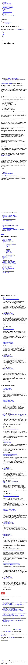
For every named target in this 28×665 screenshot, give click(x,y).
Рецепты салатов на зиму (11, 175)
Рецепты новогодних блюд (9, 15)
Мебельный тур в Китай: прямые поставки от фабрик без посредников (13, 607)
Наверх (2, 234)
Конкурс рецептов (7, 256)
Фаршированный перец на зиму (10, 494)
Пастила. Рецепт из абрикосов (10, 216)
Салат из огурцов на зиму (9, 217)
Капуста (8, 249)
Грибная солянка (7, 534)
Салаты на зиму (9, 253)
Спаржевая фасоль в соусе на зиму (11, 563)
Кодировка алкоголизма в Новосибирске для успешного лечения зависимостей (13, 605)
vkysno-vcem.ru (7, 631)
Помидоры (8, 251)
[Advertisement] (14, 61)
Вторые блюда (6, 269)
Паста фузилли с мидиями (9, 215)
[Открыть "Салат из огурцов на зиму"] (9, 510)
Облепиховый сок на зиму (9, 219)
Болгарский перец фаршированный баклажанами (14, 414)
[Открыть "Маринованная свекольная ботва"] (11, 482)
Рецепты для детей (7, 260)
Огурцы (8, 250)
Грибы (7, 246)
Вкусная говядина (7, 220)
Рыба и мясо (9, 252)
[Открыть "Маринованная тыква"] (8, 401)
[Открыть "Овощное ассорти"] (8, 356)
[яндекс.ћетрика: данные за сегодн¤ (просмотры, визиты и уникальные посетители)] (17, 629)
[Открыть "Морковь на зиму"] (7, 389)
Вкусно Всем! (5, 660)
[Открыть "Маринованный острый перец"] (10, 455)
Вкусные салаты (7, 239)
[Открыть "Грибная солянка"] (7, 535)
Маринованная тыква (8, 400)
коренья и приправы (8, 173)
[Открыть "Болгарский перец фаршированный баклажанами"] (15, 415)
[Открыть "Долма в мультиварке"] (8, 369)
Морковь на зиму (7, 388)
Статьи (5, 14)
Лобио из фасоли (7, 230)
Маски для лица (7, 3)
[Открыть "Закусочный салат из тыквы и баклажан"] (13, 549)
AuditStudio (11, 637)
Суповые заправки (10, 255)
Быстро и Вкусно (7, 240)
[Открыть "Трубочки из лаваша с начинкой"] (11, 299)
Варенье (8, 245)
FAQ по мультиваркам (8, 268)
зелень (4, 172)
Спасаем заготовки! (7, 327)
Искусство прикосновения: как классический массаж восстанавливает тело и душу (13, 616)
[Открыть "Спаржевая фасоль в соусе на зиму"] (11, 564)
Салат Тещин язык (7, 577)
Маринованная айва (8, 522)
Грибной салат (6, 440)
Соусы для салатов (7, 226)
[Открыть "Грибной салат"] (7, 442)
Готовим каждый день (8, 241)
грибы (4, 171)
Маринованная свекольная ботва (10, 481)
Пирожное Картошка (8, 342)
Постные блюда (7, 258)
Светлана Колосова (19, 29)
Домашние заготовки (8, 242)
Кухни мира (6, 272)
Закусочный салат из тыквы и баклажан (12, 548)
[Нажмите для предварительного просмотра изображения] (6, 83)
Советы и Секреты (7, 4)
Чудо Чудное (6, 267)
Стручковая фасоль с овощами (10, 427)
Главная (5, 2)
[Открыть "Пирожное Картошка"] (8, 343)
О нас (4, 9)
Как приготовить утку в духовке (10, 225)
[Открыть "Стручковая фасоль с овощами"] (10, 429)
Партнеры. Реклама (7, 12)
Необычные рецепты (8, 6)
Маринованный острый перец (10, 454)
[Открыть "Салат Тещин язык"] (8, 578)
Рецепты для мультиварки (9, 261)
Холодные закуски (7, 266)
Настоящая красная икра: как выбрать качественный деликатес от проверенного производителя (13, 610)
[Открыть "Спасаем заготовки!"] (8, 329)
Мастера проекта (7, 8)
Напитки (5, 257)
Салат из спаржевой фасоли (17, 177)
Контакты (5, 10)
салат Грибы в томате (21, 163)
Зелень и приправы (10, 247)
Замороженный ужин (8, 313)
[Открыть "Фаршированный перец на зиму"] (11, 496)
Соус (4, 264)
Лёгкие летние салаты (8, 228)
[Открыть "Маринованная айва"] (8, 523)
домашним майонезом (6, 155)
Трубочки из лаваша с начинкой (10, 297)
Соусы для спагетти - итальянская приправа (13, 229)
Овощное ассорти (7, 355)
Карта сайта (6, 13)
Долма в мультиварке (8, 368)
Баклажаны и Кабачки (11, 244)
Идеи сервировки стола (8, 271)
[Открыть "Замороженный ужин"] (8, 314)
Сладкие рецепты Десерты (9, 263)
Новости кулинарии (8, 7)
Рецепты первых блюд (8, 262)
